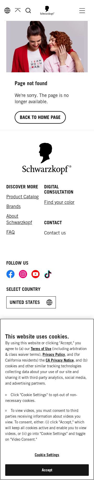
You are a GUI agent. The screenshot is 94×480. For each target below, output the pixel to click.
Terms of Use (41, 348)
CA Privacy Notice (60, 360)
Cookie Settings (47, 454)
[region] (47, 399)
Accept (47, 470)
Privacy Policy (54, 354)
